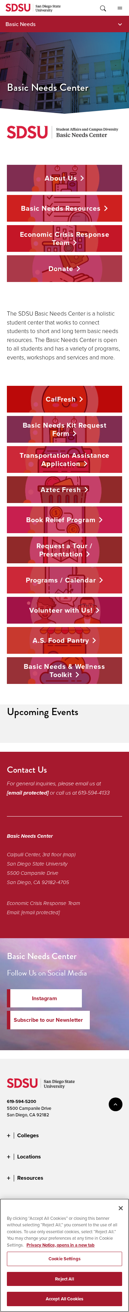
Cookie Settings (64, 1258)
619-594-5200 (21, 1101)
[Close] (120, 1208)
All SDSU (119, 8)
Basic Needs (20, 24)
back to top (115, 1104)
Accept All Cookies (64, 1299)
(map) (69, 854)
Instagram (44, 998)
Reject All (64, 1279)
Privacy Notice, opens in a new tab (60, 1245)
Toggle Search (102, 8)
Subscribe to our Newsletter (48, 1020)
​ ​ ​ (63, 552)
